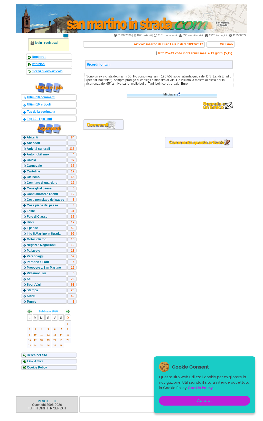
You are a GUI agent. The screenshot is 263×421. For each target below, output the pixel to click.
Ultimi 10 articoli (39, 104)
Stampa (32, 290)
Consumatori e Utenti (42, 194)
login (38, 43)
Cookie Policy (36, 367)
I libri (30, 222)
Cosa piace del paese (42, 205)
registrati (51, 43)
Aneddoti (33, 143)
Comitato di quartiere (42, 183)
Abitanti (32, 137)
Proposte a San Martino (44, 267)
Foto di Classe (37, 216)
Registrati (39, 57)
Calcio (31, 160)
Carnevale (34, 166)
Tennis (31, 301)
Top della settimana (41, 111)
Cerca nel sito (36, 355)
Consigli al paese (39, 188)
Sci (29, 279)
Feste (31, 211)
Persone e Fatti (38, 262)
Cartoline (33, 171)
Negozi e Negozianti (41, 245)
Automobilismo (38, 154)
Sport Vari (34, 284)
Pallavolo (33, 250)
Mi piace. (170, 94)
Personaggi (35, 256)
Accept (204, 401)
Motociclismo (36, 239)
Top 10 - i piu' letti (39, 119)
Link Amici (34, 361)
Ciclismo (33, 177)
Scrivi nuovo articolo (47, 71)
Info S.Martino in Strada (44, 233)
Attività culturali (38, 149)
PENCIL (44, 401)
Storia (31, 296)
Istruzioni (38, 64)
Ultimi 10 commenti (41, 97)
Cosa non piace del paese (45, 199)
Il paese (32, 228)
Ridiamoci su (36, 273)
